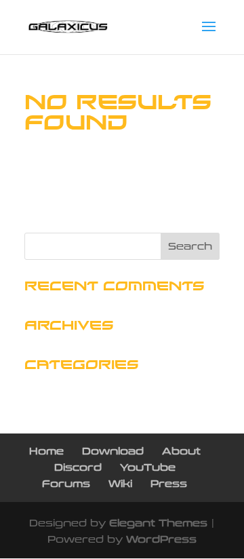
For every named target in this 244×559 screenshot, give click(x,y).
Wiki (120, 484)
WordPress (161, 539)
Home (46, 451)
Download (113, 451)
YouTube (148, 468)
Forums (66, 484)
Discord (78, 468)
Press (168, 484)
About (181, 451)
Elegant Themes (158, 523)
